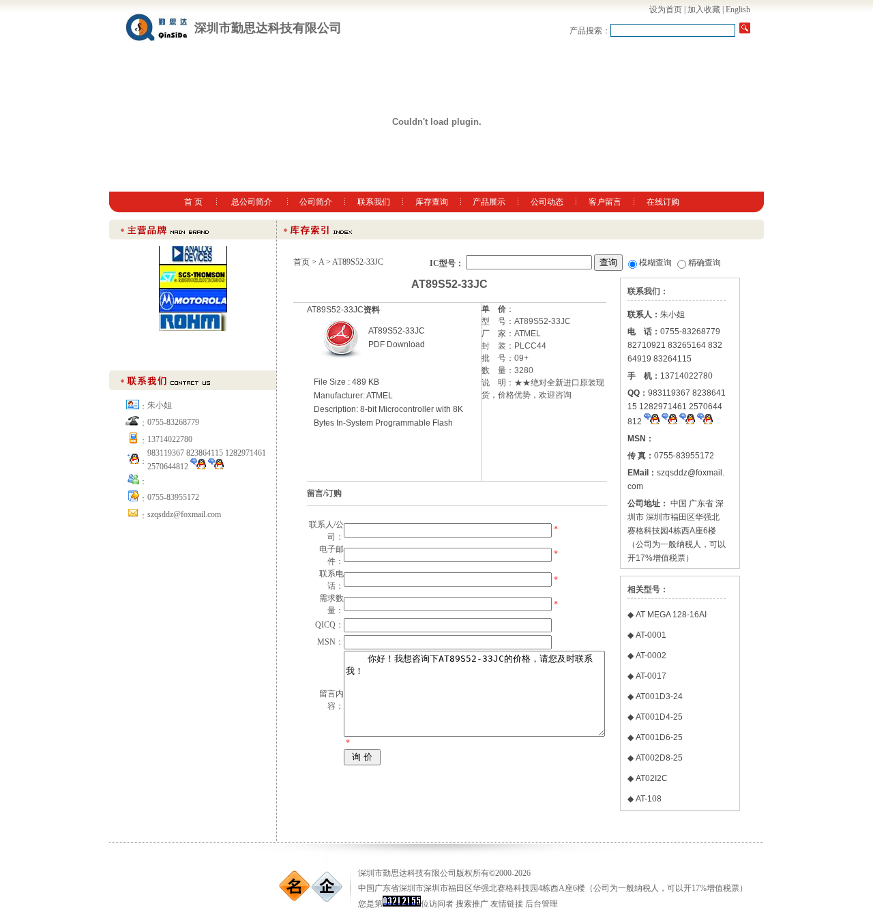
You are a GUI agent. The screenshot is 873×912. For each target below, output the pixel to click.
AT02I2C (652, 778)
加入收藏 (703, 9)
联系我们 (373, 202)
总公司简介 (251, 202)
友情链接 (506, 904)
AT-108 (649, 799)
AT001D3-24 (659, 696)
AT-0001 (651, 635)
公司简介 (315, 202)
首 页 (193, 202)
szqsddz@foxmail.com (184, 514)
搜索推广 (472, 904)
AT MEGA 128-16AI (671, 614)
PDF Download (396, 344)
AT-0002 (651, 655)
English (738, 9)
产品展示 (489, 202)
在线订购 (663, 202)
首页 (301, 262)
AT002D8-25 (659, 758)
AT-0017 (651, 676)
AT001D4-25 (659, 717)
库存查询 (431, 202)
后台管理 (541, 904)
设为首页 (665, 9)
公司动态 (547, 202)
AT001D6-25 (659, 737)
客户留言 (605, 202)
